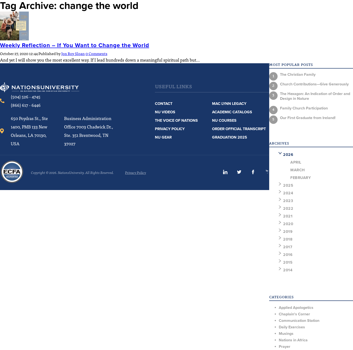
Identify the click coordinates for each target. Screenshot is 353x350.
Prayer (284, 346)
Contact (163, 103)
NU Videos (165, 112)
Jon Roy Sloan (73, 53)
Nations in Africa (293, 340)
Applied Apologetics (296, 307)
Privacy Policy (170, 129)
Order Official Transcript (239, 129)
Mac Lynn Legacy (229, 103)
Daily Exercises (292, 327)
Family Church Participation (304, 108)
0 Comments (96, 53)
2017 (287, 247)
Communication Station (299, 320)
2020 (288, 224)
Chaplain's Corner (294, 314)
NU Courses (224, 120)
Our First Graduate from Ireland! (307, 117)
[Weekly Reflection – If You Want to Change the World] (14, 39)
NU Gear (163, 137)
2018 (287, 239)
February (300, 177)
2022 (288, 208)
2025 (288, 185)
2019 (287, 231)
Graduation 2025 (229, 137)
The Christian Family (298, 74)
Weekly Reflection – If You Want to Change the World (74, 45)
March (297, 170)
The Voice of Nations (176, 120)
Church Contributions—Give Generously (314, 84)
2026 (288, 154)
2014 (287, 270)
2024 (288, 193)
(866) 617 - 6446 (26, 105)
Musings (286, 333)
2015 (287, 262)
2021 (287, 216)
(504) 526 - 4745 (25, 96)
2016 (287, 254)
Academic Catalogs (232, 112)
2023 (288, 200)
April (295, 162)
